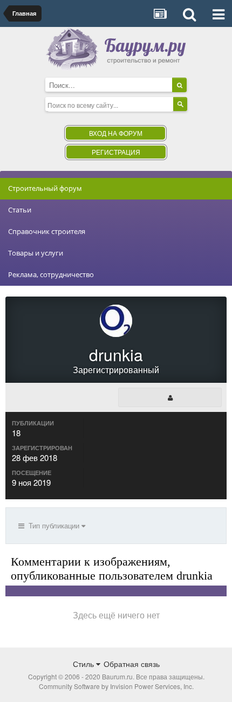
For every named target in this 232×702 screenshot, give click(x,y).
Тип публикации (52, 525)
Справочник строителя (46, 231)
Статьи (19, 210)
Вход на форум (115, 132)
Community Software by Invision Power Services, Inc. (116, 686)
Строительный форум (45, 188)
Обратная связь (132, 663)
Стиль (84, 663)
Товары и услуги (35, 253)
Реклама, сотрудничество (51, 274)
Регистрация (116, 151)
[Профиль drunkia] (170, 397)
